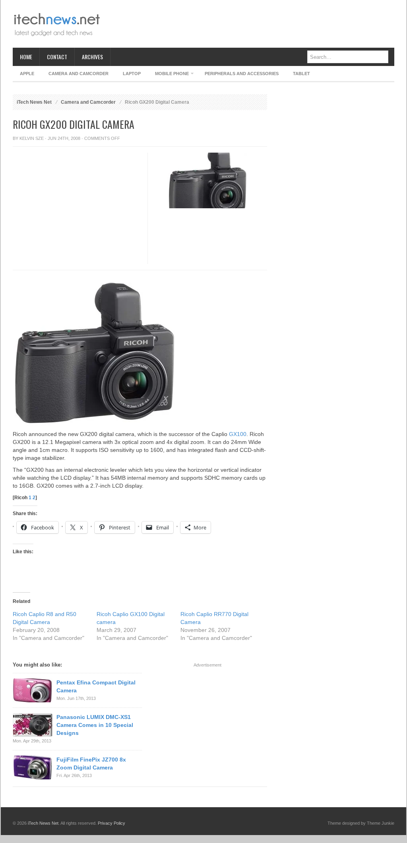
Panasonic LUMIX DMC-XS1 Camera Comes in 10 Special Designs (94, 725)
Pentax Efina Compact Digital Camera (96, 686)
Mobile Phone (168, 75)
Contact (57, 56)
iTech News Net (34, 102)
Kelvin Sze (31, 138)
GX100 (237, 434)
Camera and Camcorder (78, 73)
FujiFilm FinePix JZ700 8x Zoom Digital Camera (91, 763)
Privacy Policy (111, 823)
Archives (92, 56)
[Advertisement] (249, 24)
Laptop (132, 73)
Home (26, 56)
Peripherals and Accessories (242, 73)
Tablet (301, 73)
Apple (27, 73)
